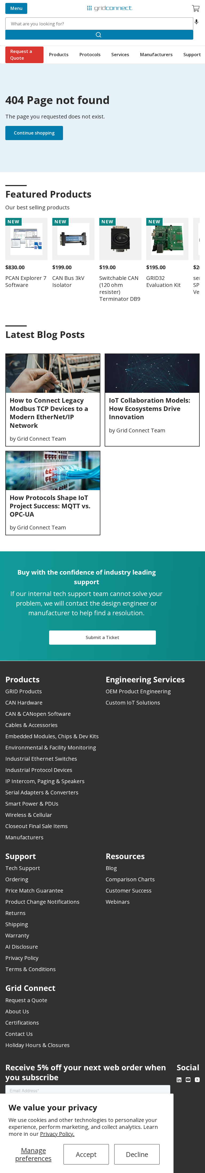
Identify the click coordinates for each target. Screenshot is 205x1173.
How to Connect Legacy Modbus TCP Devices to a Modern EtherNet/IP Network (49, 413)
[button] (196, 23)
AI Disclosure (21, 946)
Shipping (16, 924)
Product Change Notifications (42, 901)
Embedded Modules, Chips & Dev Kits (52, 736)
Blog (111, 868)
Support (192, 54)
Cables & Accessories (31, 725)
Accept (86, 1154)
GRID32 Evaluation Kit (163, 281)
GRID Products (23, 691)
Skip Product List (22, 181)
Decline (137, 1154)
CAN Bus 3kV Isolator (68, 281)
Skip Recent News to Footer (28, 346)
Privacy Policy (21, 958)
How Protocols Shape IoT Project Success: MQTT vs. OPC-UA (50, 505)
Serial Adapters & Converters (41, 792)
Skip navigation (16, 4)
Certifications (22, 1022)
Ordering (16, 879)
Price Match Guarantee (34, 890)
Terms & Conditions (30, 969)
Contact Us (19, 1033)
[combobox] (99, 23)
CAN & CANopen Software (38, 713)
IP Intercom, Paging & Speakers (45, 781)
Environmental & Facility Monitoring (50, 747)
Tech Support (22, 868)
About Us (17, 1011)
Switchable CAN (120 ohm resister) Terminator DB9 (119, 288)
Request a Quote (21, 54)
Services (120, 54)
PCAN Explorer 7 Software (25, 281)
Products (59, 54)
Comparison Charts (130, 879)
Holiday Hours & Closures (37, 1045)
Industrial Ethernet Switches (41, 758)
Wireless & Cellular (28, 814)
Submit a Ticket (102, 637)
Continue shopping (34, 133)
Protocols (90, 54)
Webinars (118, 901)
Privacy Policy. (57, 1133)
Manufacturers (156, 54)
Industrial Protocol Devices (38, 770)
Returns (15, 913)
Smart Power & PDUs (31, 803)
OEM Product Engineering (138, 691)
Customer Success (129, 890)
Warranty (17, 935)
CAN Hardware (23, 702)
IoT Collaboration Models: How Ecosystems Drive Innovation (149, 408)
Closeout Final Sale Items (36, 826)
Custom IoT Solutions (133, 702)
